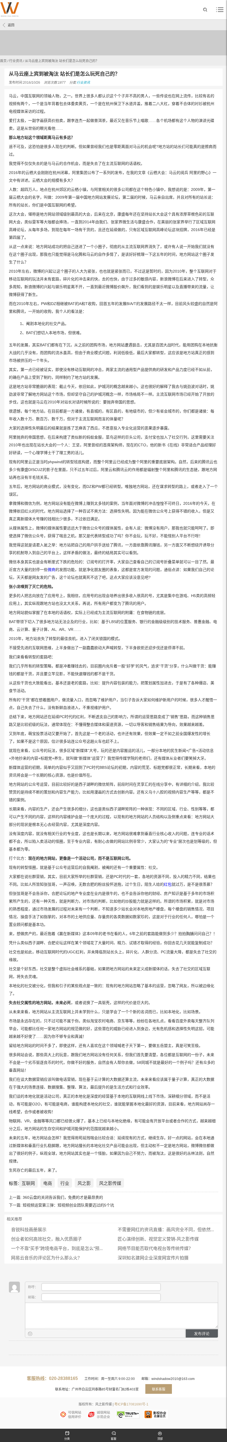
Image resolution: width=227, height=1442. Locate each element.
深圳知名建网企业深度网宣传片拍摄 (153, 1258)
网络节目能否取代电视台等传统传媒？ (155, 1248)
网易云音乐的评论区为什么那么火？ (46, 1258)
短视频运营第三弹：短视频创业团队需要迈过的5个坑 (68, 1205)
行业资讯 (15, 61)
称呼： (33, 1287)
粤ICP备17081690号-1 (131, 1404)
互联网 (28, 1183)
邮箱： (33, 1297)
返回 (11, 25)
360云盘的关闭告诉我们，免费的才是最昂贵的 (63, 1197)
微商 (51, 569)
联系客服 (158, 1389)
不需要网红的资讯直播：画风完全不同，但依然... (166, 1229)
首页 (3, 61)
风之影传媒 (110, 1183)
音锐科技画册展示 (29, 1229)
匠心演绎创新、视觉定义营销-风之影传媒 (158, 1239)
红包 (168, 884)
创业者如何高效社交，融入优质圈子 (46, 1239)
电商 (47, 1183)
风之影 (84, 1183)
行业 (64, 1183)
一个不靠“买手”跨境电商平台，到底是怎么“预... (57, 1248)
